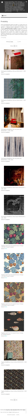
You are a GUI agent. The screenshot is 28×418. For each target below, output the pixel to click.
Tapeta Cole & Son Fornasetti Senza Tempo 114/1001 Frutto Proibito (12, 246)
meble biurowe (24, 29)
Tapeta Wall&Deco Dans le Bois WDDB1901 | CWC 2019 (14, 362)
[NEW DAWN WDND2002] (14, 205)
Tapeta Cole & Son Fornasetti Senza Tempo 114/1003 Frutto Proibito (12, 275)
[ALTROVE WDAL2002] (14, 89)
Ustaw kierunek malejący (20, 42)
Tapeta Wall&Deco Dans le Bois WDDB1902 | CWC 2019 (14, 391)
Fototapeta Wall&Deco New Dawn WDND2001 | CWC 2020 (13, 188)
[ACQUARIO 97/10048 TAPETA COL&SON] (14, 321)
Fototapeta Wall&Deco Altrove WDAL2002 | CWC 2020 (13, 100)
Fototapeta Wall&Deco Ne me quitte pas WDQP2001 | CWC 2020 (11, 130)
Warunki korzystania (11, 414)
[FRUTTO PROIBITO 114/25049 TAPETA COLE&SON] (14, 292)
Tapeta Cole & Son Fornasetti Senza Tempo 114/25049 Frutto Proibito (12, 304)
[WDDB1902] (14, 379)
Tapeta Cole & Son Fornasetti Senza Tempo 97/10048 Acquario (12, 333)
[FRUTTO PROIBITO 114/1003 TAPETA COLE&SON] (14, 263)
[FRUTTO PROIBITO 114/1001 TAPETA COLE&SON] (14, 234)
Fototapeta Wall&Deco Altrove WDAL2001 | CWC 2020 (13, 71)
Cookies (17, 414)
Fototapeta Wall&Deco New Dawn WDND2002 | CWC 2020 (13, 217)
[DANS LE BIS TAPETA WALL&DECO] (14, 350)
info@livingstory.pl (15, 412)
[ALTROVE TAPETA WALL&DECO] (14, 59)
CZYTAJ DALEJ (3, 37)
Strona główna (3, 18)
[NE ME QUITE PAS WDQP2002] (14, 147)
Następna (17, 46)
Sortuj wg (8, 41)
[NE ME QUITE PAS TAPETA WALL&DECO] (14, 118)
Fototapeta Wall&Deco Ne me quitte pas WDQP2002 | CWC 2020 (11, 159)
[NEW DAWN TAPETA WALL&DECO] (14, 176)
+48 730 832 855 (5, 412)
